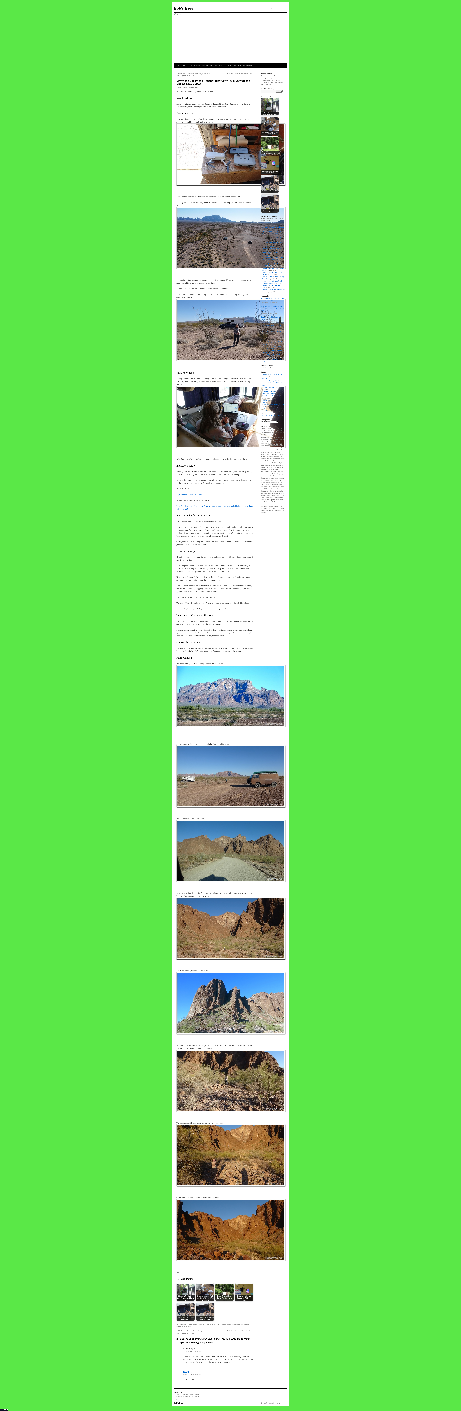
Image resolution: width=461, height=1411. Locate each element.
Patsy (264, 402)
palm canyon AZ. (246, 1324)
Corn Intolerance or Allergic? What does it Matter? (207, 65)
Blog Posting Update (268, 246)
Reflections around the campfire (271, 409)
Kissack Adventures (268, 411)
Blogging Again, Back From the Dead (273, 227)
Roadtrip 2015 (266, 400)
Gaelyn (186, 1371)
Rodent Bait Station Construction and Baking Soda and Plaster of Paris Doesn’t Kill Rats (272, 309)
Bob (196, 87)
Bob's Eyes (183, 8)
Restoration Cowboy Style (269, 381)
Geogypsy (265, 378)
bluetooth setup (215, 1324)
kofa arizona (236, 1324)
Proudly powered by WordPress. (272, 1403)
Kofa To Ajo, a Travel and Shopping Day (239, 73)
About (185, 65)
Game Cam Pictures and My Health (272, 242)
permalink (189, 1326)
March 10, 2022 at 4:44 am (192, 1351)
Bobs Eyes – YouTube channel (271, 396)
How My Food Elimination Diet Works (240, 65)
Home (179, 65)
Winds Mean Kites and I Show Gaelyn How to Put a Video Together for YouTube (193, 74)
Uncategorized (197, 1324)
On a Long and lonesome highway (272, 415)
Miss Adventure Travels (269, 394)
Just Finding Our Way (268, 391)
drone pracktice (226, 1324)
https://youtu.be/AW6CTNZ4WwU (189, 494)
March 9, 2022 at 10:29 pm (192, 1374)
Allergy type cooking (268, 387)
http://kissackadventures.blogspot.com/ (273, 404)
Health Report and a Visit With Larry (272, 238)
